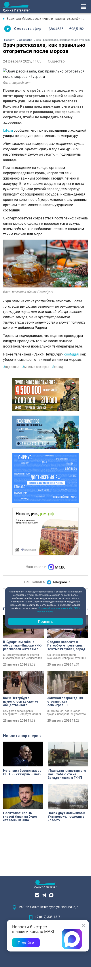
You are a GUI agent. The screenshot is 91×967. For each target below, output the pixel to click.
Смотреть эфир (27, 29)
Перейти (26, 942)
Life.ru (8, 130)
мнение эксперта (35, 367)
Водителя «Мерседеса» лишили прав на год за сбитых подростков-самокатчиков (47, 18)
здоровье (11, 367)
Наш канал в (36, 567)
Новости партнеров (22, 735)
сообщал (71, 354)
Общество (56, 61)
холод (57, 367)
